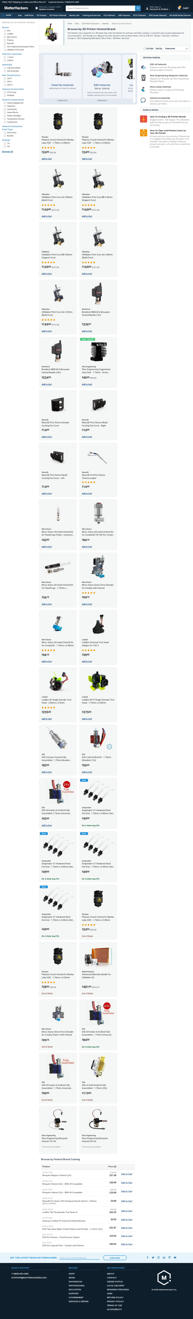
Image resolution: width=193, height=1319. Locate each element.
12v (8, 143)
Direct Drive (11, 133)
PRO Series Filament (157, 15)
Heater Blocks (12, 112)
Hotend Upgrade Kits (15, 103)
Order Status (115, 1281)
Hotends (105, 24)
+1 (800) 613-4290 (71, 2)
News (72, 1277)
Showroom (75, 1281)
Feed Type (7, 129)
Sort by (159, 48)
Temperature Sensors (15, 119)
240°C (9, 78)
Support (74, 1293)
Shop (72, 1273)
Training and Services (91, 15)
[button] (48, 8)
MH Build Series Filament (180, 15)
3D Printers (41, 15)
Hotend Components (13, 99)
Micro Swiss (12, 37)
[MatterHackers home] (16, 8)
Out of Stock (87, 936)
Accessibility (114, 1309)
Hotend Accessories (12, 126)
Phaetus (10, 40)
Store (77, 24)
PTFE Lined (11, 92)
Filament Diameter (12, 54)
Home (70, 24)
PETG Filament (139, 15)
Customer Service (56, 2)
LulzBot (10, 34)
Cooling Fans (12, 122)
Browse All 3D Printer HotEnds (18, 22)
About (110, 1273)
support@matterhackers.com (28, 1277)
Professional (77, 1285)
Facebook (147, 1257)
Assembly (7, 64)
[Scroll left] (42, 78)
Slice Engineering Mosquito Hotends (21, 47)
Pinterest (169, 1257)
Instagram (158, 1257)
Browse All (7, 151)
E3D (8, 31)
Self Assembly (13, 71)
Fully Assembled (13, 68)
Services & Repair (78, 1301)
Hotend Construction (13, 89)
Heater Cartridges (14, 116)
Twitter (153, 1257)
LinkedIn (164, 1257)
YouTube (175, 1257)
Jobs (109, 1293)
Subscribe (115, 1258)
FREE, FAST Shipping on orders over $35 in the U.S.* (24, 2)
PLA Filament (109, 15)
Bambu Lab (74, 15)
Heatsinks (11, 106)
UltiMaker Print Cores (15, 50)
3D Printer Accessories (90, 24)
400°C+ (10, 85)
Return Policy (115, 1297)
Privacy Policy (115, 1301)
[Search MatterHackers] (138, 8)
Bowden (10, 136)
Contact (112, 1277)
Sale (19, 15)
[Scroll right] (134, 78)
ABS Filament (124, 15)
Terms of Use (114, 1305)
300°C (9, 81)
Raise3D (10, 43)
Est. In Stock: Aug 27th (90, 826)
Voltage (6, 140)
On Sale (149, 48)
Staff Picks (29, 15)
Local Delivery (115, 1285)
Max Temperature (11, 75)
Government (76, 1297)
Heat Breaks (12, 109)
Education (75, 1289)
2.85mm (10, 60)
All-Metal (10, 95)
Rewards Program (118, 1289)
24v (8, 146)
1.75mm (10, 57)
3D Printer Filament (57, 15)
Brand (5, 27)
